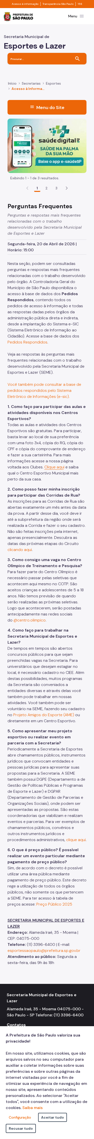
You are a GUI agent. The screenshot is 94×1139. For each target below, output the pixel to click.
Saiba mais (32, 1107)
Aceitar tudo (52, 1117)
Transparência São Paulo (58, 4)
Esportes (53, 83)
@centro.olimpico (30, 620)
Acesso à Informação (29, 88)
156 (80, 4)
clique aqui (76, 839)
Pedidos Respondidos (27, 342)
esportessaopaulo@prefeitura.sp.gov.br (44, 950)
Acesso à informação (25, 4)
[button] (66, 188)
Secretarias (31, 83)
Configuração (20, 1117)
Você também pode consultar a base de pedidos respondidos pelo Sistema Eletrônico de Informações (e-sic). (44, 390)
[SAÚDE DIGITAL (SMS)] (47, 145)
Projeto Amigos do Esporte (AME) (43, 714)
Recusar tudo (21, 1128)
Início (12, 83)
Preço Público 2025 (54, 904)
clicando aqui (20, 549)
